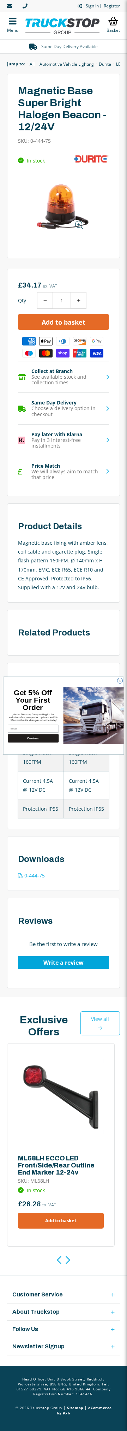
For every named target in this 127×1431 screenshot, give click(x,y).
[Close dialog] (119, 680)
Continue (33, 738)
